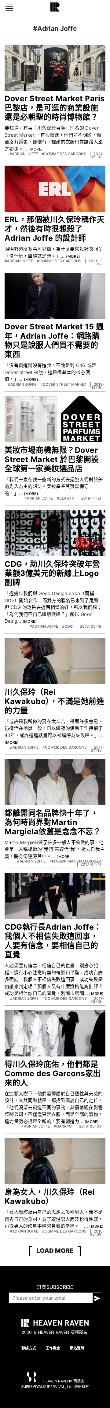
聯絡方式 (28, 1348)
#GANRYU (63, 1126)
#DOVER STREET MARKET (63, 384)
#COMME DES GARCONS (64, 153)
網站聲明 (77, 1348)
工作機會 (53, 1348)
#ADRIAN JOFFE (24, 153)
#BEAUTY (66, 498)
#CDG (68, 626)
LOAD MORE (55, 1250)
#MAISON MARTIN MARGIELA (75, 861)
